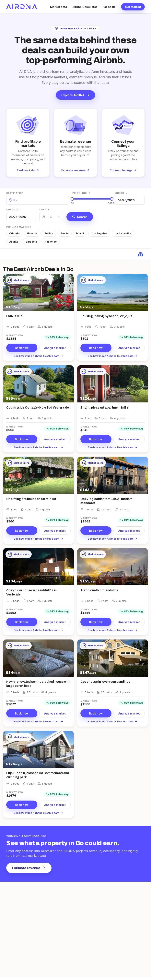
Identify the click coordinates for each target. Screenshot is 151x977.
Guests (44, 209)
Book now (22, 348)
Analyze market (55, 348)
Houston (32, 233)
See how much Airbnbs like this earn (38, 355)
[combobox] (13, 200)
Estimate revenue (29, 867)
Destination (15, 193)
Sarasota (31, 241)
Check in (121, 193)
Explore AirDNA (75, 95)
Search (79, 217)
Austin (65, 233)
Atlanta (13, 241)
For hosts (109, 6)
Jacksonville (123, 233)
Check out (13, 209)
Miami (80, 233)
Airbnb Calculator (85, 6)
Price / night (81, 193)
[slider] (72, 199)
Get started (133, 6)
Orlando (14, 233)
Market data (58, 6)
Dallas (49, 233)
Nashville (50, 241)
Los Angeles (99, 233)
